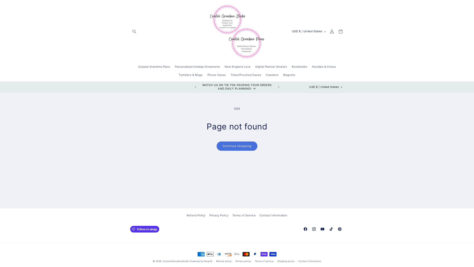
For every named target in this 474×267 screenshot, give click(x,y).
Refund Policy (196, 215)
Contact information (309, 261)
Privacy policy (243, 261)
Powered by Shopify (201, 261)
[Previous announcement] (195, 87)
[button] (134, 31)
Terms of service (264, 261)
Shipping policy (286, 261)
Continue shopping (237, 146)
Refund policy (224, 261)
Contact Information (273, 215)
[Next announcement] (279, 87)
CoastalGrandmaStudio (176, 261)
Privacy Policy (218, 215)
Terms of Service (244, 215)
